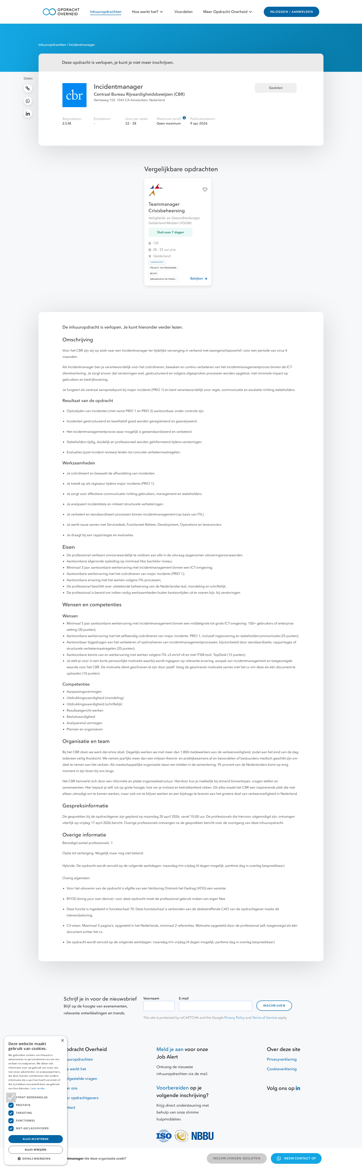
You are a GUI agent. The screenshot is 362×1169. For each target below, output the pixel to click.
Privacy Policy (234, 1017)
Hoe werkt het (74, 1069)
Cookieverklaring (282, 1069)
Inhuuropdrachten (105, 11)
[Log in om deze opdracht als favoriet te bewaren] (205, 190)
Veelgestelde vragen (79, 1078)
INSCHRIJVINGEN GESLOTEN (236, 1158)
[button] (35, 1158)
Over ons (69, 1088)
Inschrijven (274, 1006)
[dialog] (35, 1100)
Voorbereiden (172, 1087)
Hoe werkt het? (145, 11)
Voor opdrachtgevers (80, 1098)
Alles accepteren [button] (35, 1139)
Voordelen (184, 11)
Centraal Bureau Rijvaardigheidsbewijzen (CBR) (139, 94)
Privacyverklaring (282, 1059)
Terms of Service (264, 1017)
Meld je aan (170, 1049)
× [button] (62, 1040)
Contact (68, 1107)
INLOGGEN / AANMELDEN (291, 12)
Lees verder (38, 1088)
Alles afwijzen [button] (36, 1149)
